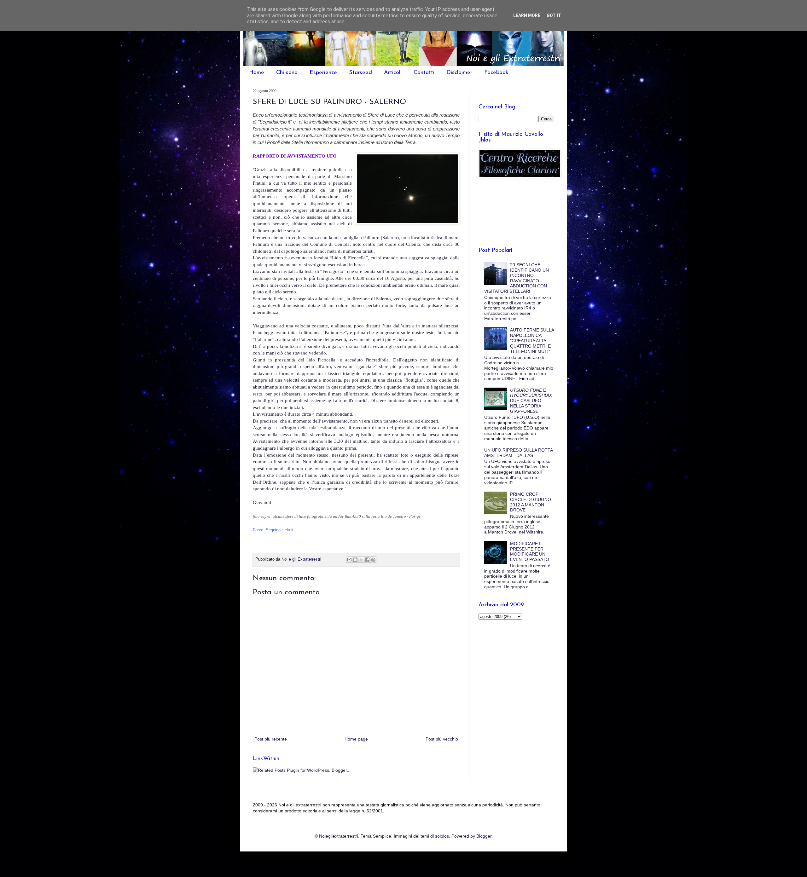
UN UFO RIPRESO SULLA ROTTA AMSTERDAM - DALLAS (518, 452)
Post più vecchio (442, 738)
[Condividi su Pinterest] (373, 560)
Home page (356, 738)
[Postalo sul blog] (355, 560)
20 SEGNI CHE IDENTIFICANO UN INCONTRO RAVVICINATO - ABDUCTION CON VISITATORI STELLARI (516, 278)
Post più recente (270, 738)
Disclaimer (459, 73)
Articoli (393, 73)
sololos (442, 836)
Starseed (360, 73)
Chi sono (287, 73)
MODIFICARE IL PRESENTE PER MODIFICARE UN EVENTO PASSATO (529, 551)
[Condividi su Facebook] (367, 560)
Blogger (483, 836)
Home (256, 73)
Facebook (496, 73)
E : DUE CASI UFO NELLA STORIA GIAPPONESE (531, 401)
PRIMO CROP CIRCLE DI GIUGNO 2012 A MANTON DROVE (530, 502)
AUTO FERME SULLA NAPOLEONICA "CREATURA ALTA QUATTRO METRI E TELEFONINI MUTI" (532, 340)
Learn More (526, 15)
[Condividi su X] (361, 560)
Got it (554, 15)
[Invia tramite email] (349, 560)
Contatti (424, 73)
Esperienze (323, 73)
